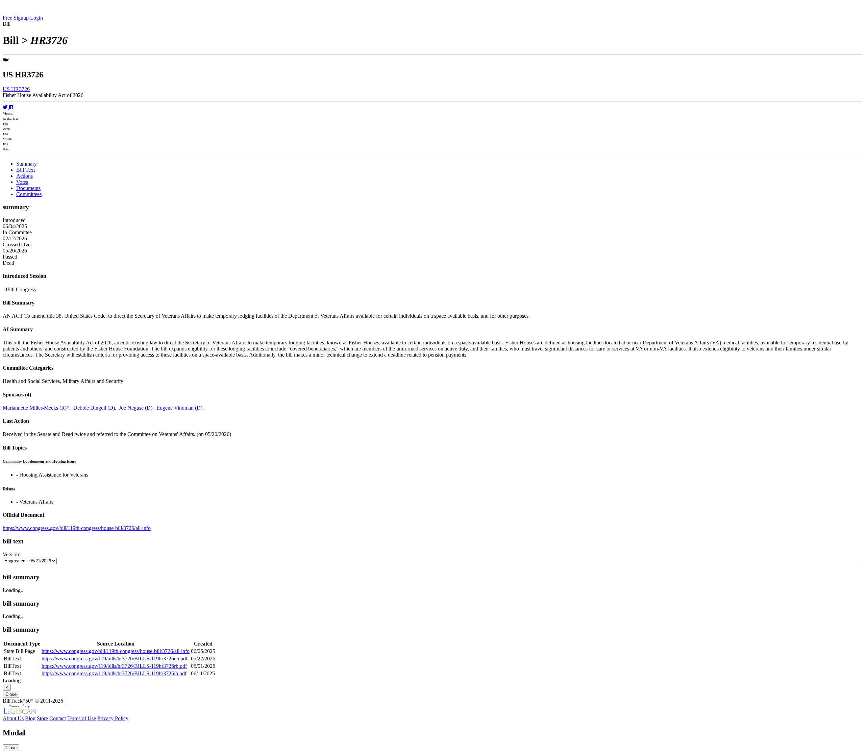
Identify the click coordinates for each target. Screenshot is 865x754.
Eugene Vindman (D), (180, 408)
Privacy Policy (112, 718)
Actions (24, 176)
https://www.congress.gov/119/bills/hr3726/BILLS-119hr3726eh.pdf (115, 658)
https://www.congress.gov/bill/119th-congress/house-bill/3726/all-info (77, 528)
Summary (26, 164)
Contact (57, 718)
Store (42, 718)
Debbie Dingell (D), (96, 408)
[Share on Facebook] (11, 107)
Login (36, 18)
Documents (28, 188)
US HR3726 (16, 89)
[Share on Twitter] (6, 107)
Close (11, 694)
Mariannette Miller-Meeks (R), (38, 408)
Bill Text (25, 170)
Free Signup (16, 18)
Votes (22, 182)
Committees (29, 194)
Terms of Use (81, 718)
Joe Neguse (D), (137, 408)
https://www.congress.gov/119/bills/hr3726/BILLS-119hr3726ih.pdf (114, 673)
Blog (30, 718)
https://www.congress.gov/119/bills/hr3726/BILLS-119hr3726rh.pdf (114, 666)
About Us (13, 718)
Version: (11, 554)
